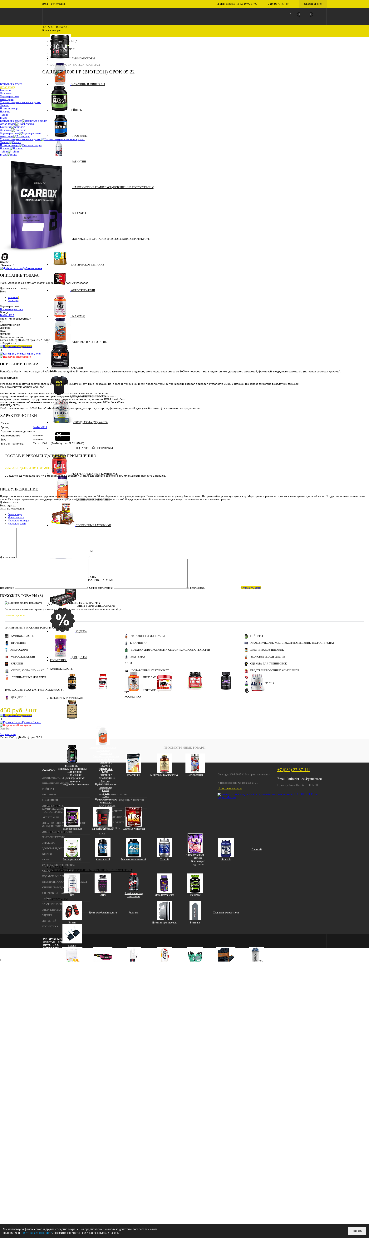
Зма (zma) (78, 316)
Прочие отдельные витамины (105, 786)
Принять (357, 1230)
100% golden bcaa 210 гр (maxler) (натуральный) (40, 689)
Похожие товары (9, 145)
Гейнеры (76, 110)
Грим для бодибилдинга (103, 912)
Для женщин (74, 771)
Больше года (15, 514)
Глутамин (256, 693)
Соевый (164, 859)
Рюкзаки (134, 912)
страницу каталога (44, 609)
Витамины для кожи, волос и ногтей (72, 723)
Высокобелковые (72, 828)
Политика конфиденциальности (121, 800)
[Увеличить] (36, 251)
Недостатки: (7, 587)
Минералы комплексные (164, 774)
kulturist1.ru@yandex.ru (305, 779)
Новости (105, 789)
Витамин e (106, 774)
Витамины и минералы (88, 84)
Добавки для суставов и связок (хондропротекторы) (111, 238)
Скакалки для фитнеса (226, 912)
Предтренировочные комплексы (274, 670)
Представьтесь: (196, 587)
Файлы (4, 151)
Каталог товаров (55, 26)
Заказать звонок (313, 3)
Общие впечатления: (101, 587)
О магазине (107, 777)
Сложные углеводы (134, 828)
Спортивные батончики (93, 525)
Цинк (106, 796)
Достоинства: (8, 557)
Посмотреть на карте (230, 788)
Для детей (79, 657)
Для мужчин (75, 774)
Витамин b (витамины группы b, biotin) (106, 758)
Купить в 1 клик (31, 353)
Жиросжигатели (83, 290)
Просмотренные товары (184, 747)
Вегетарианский (72, 859)
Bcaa (164, 693)
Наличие (5, 148)
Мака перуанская (164, 894)
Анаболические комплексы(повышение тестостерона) (112, 187)
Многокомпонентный (133, 859)
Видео (3, 154)
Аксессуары (77, 213)
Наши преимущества (113, 794)
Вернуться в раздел (11, 120)
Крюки (72, 945)
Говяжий (257, 849)
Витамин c (106, 762)
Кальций (106, 778)
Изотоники (133, 774)
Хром (106, 793)
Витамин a (106, 753)
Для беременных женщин (75, 780)
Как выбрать (107, 805)
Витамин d (106, 768)
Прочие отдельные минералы (105, 801)
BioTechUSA (7, 315)
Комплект (5, 127)
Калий (105, 771)
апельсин (13, 297)
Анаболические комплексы (134, 895)
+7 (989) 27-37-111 (293, 769)
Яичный (226, 859)
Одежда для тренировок (268, 663)
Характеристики (9, 133)
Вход (45, 3)
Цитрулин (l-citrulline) (133, 693)
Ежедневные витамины (75, 784)
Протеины (79, 135)
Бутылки (195, 922)
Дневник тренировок (164, 922)
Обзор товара (7, 123)
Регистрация (58, 3)
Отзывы (4, 142)
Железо (105, 765)
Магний (105, 781)
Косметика (58, 660)
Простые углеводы (102, 828)
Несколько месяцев (18, 520)
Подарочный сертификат (94, 448)
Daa (72, 894)
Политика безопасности (36, 1233)
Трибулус (195, 894)
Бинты (72, 922)
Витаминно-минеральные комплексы (72, 767)
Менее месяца (16, 517)
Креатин (77, 367)
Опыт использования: (12, 508)
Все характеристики (11, 309)
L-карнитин (77, 161)
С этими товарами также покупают (20, 139)
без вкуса (13, 300)
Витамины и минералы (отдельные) (103, 749)
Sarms (103, 894)
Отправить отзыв (251, 587)
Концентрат (198, 861)
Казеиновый (103, 859)
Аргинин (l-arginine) (103, 693)
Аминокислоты (83, 58)
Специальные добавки (29, 677)
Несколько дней (17, 523)
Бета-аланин (72, 693)
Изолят (198, 858)
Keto (128, 663)
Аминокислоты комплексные (195, 693)
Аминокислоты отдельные (226, 693)
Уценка (81, 631)
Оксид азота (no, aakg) (90, 422)
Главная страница (15, 615)
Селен (105, 790)
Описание (6, 130)
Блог (102, 833)
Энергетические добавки (96, 605)
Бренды (104, 783)
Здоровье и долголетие (89, 342)
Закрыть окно (8, 734)
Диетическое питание (87, 264)
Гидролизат (198, 864)
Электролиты (195, 774)
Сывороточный (195, 854)
